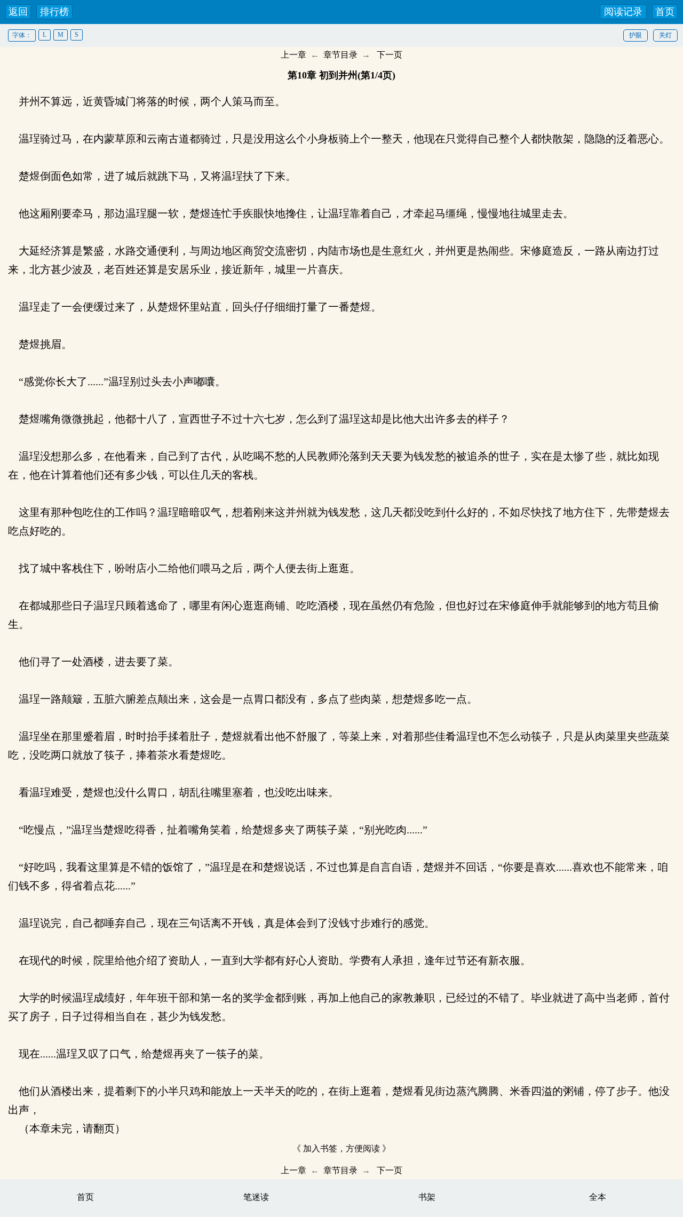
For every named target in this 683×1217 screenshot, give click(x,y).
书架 (426, 1197)
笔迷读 (256, 1197)
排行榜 (54, 11)
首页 (664, 11)
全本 (597, 1197)
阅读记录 (623, 11)
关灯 (665, 35)
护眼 (635, 35)
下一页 (389, 54)
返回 (18, 11)
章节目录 (340, 54)
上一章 (293, 54)
